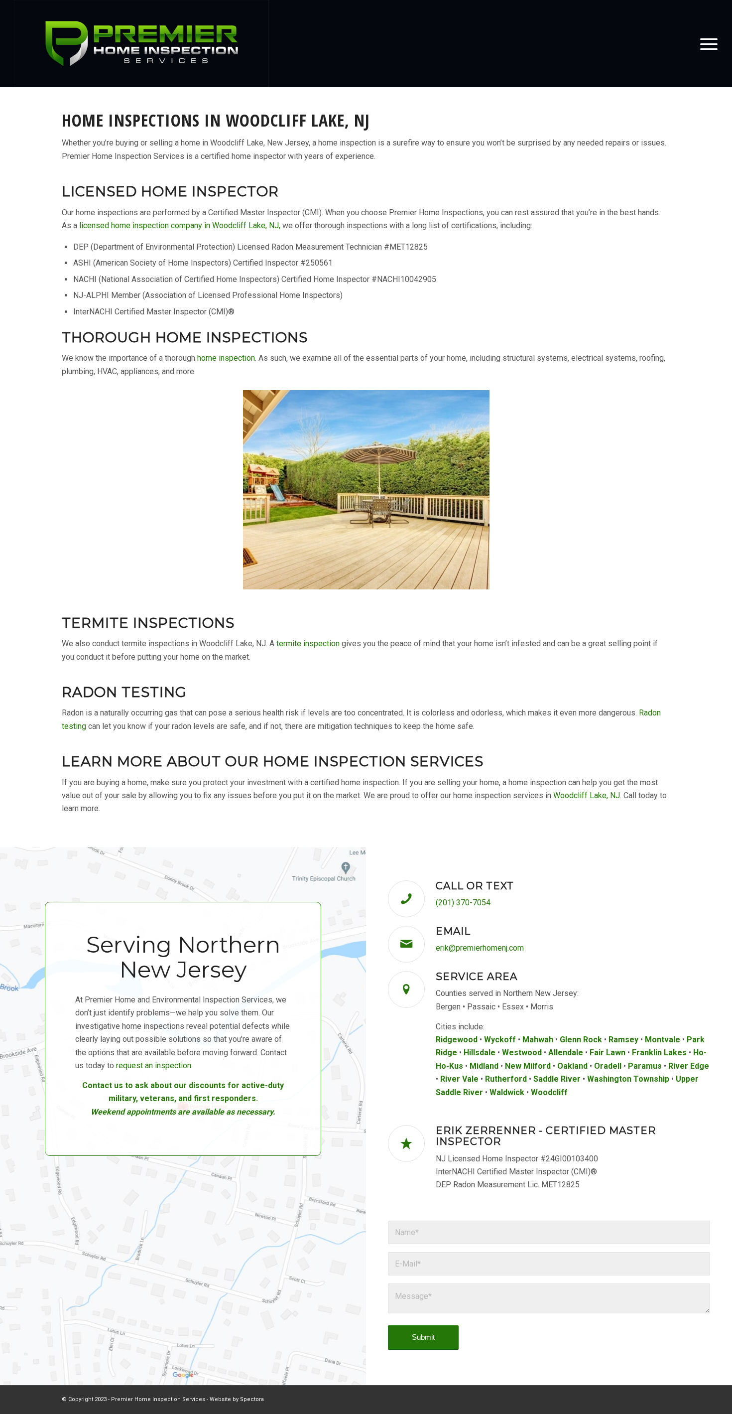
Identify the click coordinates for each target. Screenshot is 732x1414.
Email (453, 931)
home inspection (226, 358)
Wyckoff (500, 1039)
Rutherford (506, 1079)
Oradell (607, 1066)
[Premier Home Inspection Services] (141, 43)
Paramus (645, 1066)
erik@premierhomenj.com (480, 948)
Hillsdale (479, 1052)
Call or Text (475, 886)
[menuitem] (706, 43)
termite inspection (308, 643)
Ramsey (623, 1039)
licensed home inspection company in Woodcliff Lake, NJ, (179, 225)
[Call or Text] (406, 898)
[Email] (406, 944)
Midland (484, 1066)
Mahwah (537, 1039)
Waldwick (506, 1092)
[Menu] (706, 43)
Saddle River (557, 1079)
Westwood (522, 1052)
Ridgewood (457, 1039)
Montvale (662, 1039)
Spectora (252, 1399)
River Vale (459, 1079)
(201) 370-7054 (463, 902)
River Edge (688, 1066)
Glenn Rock (581, 1039)
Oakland (572, 1066)
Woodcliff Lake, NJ (586, 795)
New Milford (528, 1066)
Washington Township (628, 1079)
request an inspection (153, 1065)
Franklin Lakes (659, 1052)
